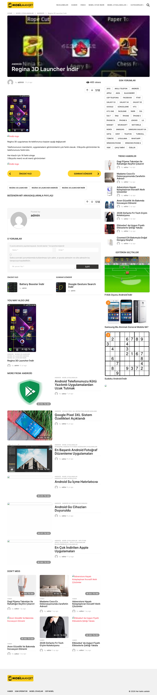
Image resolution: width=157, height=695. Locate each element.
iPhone (126, 116)
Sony (117, 134)
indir (133, 111)
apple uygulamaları (77, 542)
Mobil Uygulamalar (116, 5)
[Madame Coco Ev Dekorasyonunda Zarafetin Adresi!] (54, 586)
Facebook (127, 98)
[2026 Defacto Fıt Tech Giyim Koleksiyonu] (54, 627)
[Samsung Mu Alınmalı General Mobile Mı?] (127, 312)
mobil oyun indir (96, 5)
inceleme (122, 111)
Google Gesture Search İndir (82, 285)
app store (82, 540)
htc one (110, 111)
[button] (148, 5)
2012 (108, 89)
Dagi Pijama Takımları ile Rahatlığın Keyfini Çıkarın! (21, 602)
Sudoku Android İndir (116, 378)
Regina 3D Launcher (18, 188)
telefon (128, 134)
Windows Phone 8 (133, 143)
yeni (108, 148)
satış (109, 134)
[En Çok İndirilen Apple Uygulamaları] (29, 552)
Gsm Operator (21, 691)
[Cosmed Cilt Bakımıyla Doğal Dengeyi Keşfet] (110, 241)
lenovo (134, 120)
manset (110, 125)
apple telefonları (61, 542)
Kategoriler (137, 5)
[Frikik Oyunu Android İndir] (127, 274)
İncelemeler (62, 5)
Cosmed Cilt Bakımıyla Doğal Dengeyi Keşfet (132, 238)
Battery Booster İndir (32, 284)
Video (83, 5)
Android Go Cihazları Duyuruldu (74, 503)
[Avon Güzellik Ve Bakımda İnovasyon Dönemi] (21, 629)
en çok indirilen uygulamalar (66, 544)
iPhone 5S (111, 120)
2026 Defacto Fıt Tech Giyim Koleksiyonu (51, 644)
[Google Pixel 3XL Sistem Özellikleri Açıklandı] (29, 425)
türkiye (110, 138)
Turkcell (140, 134)
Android (17, 64)
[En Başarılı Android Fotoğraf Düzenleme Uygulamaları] (29, 458)
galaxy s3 (111, 102)
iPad (116, 116)
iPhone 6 (123, 120)
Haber (74, 5)
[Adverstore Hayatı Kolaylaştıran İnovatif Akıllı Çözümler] (86, 586)
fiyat (138, 98)
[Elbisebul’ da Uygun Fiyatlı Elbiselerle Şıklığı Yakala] (86, 627)
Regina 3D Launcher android (45, 188)
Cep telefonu (113, 98)
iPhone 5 (137, 116)
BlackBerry (129, 93)
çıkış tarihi (120, 148)
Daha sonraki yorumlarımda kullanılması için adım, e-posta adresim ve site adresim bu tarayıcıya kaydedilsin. (50, 259)
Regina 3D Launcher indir (73, 188)
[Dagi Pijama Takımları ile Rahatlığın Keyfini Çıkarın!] (21, 586)
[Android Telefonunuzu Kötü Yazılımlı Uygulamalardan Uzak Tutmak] (29, 392)
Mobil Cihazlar (36, 691)
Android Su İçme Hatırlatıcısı (66, 478)
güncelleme (123, 107)
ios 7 (109, 116)
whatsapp (135, 138)
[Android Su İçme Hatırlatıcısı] (29, 487)
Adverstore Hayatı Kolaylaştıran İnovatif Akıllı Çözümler (86, 604)
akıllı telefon (121, 89)
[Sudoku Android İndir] (127, 353)
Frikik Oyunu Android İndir (118, 294)
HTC (135, 107)
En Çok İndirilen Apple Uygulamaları (71, 549)
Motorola (136, 125)
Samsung (120, 129)
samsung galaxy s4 (137, 129)
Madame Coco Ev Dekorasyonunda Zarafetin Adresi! (54, 604)
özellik (132, 148)
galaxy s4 (124, 102)
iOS (140, 111)
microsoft (122, 125)
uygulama (122, 138)
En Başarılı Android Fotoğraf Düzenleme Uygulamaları (76, 446)
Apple (109, 93)
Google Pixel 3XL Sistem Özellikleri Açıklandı (79, 411)
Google (110, 107)
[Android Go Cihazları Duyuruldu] (29, 519)
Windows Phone (114, 143)
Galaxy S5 (137, 102)
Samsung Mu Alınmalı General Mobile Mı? (126, 327)
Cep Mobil (49, 691)
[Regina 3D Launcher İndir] (21, 328)
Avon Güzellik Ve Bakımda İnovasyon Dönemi (21, 647)
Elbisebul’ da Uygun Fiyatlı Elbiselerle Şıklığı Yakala (86, 644)
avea (118, 93)
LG (143, 120)
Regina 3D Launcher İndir (20, 360)
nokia (109, 129)
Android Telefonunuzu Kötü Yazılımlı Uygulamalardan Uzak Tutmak (76, 384)
